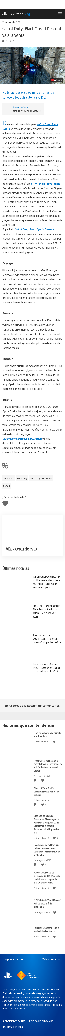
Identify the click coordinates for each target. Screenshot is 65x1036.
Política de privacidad (41, 1021)
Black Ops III (8, 478)
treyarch (6, 486)
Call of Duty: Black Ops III (41, 478)
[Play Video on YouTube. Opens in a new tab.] (56, 80)
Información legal (13, 1026)
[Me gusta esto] (54, 741)
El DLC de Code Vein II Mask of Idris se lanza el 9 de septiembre (47, 903)
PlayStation (19, 14)
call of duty (22, 478)
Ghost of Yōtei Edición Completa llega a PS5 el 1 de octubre (46, 791)
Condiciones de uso (14, 1021)
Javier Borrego (21, 106)
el (45, 183)
